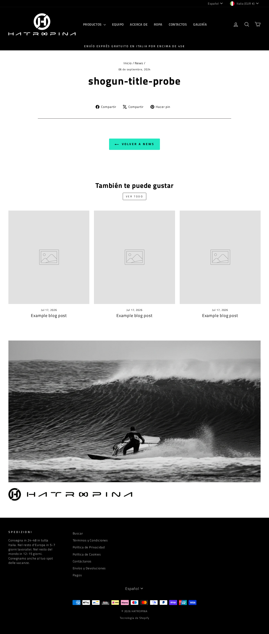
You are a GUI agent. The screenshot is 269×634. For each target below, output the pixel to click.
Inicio (128, 63)
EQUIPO (118, 24)
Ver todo (134, 196)
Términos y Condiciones (90, 540)
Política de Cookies (87, 554)
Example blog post (49, 315)
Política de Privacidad (89, 547)
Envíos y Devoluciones (89, 568)
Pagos (77, 575)
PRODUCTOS (93, 24)
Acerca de (139, 24)
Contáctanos (82, 561)
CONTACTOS (178, 24)
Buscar (78, 533)
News (139, 63)
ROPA (158, 24)
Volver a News (137, 144)
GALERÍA (200, 24)
